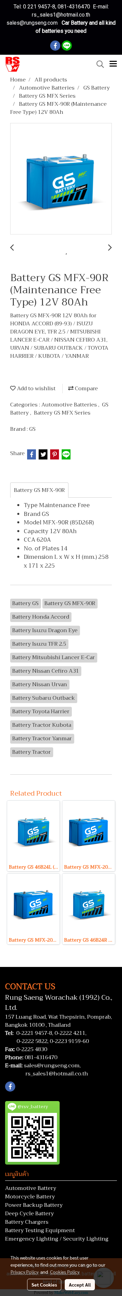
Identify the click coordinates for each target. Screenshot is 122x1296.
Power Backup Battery (34, 1205)
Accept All (80, 1284)
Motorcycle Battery (30, 1196)
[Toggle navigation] (113, 64)
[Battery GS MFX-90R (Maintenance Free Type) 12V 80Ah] (61, 179)
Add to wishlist (36, 388)
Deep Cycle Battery (29, 1213)
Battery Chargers (26, 1222)
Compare (86, 388)
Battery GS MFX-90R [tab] (39, 490)
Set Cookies (44, 1284)
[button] (98, 64)
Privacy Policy (24, 1272)
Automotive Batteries (69, 404)
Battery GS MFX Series (62, 413)
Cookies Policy (64, 1272)
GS (32, 429)
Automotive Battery (30, 1188)
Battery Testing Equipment (40, 1230)
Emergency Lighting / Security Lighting (56, 1239)
